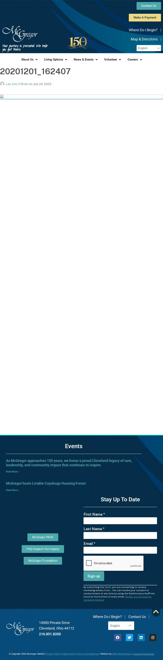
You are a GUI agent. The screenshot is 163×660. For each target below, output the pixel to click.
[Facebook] (117, 637)
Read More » (12, 471)
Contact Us (137, 617)
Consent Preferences (143, 654)
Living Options (53, 59)
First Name (94, 514)
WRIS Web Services (122, 654)
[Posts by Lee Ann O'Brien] (3, 84)
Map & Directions (144, 39)
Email (89, 544)
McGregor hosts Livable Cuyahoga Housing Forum (46, 483)
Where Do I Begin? (143, 30)
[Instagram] (152, 637)
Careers (133, 59)
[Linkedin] (141, 637)
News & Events (84, 59)
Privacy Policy (53, 654)
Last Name (94, 529)
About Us (27, 59)
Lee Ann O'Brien (17, 84)
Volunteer (110, 59)
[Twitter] (129, 637)
